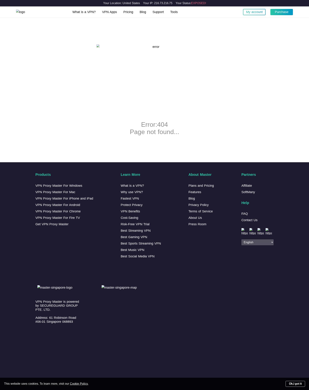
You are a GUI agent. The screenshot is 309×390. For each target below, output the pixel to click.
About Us (195, 218)
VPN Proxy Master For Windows (58, 185)
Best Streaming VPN (136, 230)
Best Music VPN (132, 250)
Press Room (197, 224)
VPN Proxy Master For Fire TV (57, 218)
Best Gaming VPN (134, 237)
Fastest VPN (130, 198)
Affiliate (246, 185)
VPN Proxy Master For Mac (55, 192)
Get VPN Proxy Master (51, 224)
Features (194, 192)
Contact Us (249, 220)
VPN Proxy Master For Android (57, 205)
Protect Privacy (132, 205)
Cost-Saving (129, 218)
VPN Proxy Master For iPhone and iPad (64, 198)
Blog (143, 12)
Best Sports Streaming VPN (141, 243)
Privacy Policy (198, 205)
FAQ (244, 213)
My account (254, 12)
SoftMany (248, 192)
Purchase (281, 12)
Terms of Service (200, 211)
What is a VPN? (84, 12)
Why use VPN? (132, 192)
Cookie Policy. (79, 383)
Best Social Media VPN (137, 256)
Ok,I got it (295, 383)
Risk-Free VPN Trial (135, 224)
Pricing (128, 12)
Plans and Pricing (201, 185)
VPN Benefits (130, 211)
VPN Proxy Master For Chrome (58, 211)
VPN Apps (109, 12)
